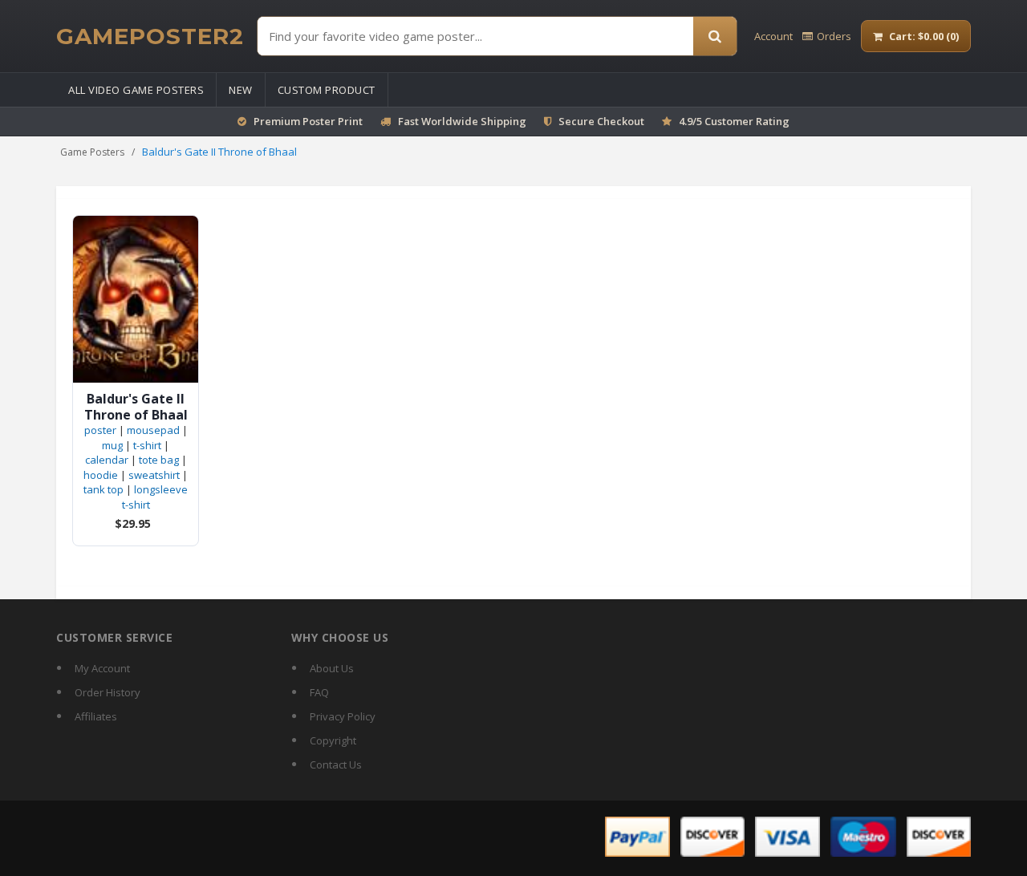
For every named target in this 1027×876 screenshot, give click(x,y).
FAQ (319, 692)
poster (100, 430)
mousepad (153, 430)
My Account (102, 668)
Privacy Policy (342, 716)
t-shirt (147, 445)
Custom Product (326, 90)
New (241, 90)
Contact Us (336, 764)
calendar (106, 459)
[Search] (715, 36)
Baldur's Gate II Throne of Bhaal (136, 407)
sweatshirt (154, 475)
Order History (107, 692)
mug (112, 445)
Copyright (333, 740)
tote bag (159, 459)
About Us (332, 668)
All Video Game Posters (136, 90)
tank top (103, 489)
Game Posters (92, 152)
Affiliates (96, 716)
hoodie (100, 475)
